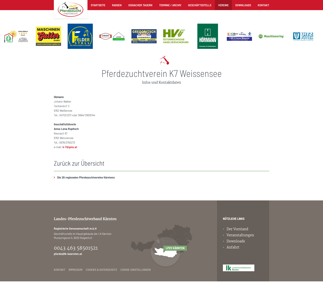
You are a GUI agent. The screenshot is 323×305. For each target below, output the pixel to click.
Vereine (223, 5)
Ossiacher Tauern (140, 5)
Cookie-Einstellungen (135, 269)
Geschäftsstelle (199, 5)
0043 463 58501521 (76, 248)
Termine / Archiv (170, 5)
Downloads (243, 5)
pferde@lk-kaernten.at (68, 254)
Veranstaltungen (240, 235)
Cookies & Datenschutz (101, 269)
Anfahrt (233, 247)
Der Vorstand (237, 229)
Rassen (117, 5)
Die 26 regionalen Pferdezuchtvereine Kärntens (86, 177)
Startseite (98, 5)
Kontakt (263, 5)
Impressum (75, 269)
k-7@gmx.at (70, 147)
